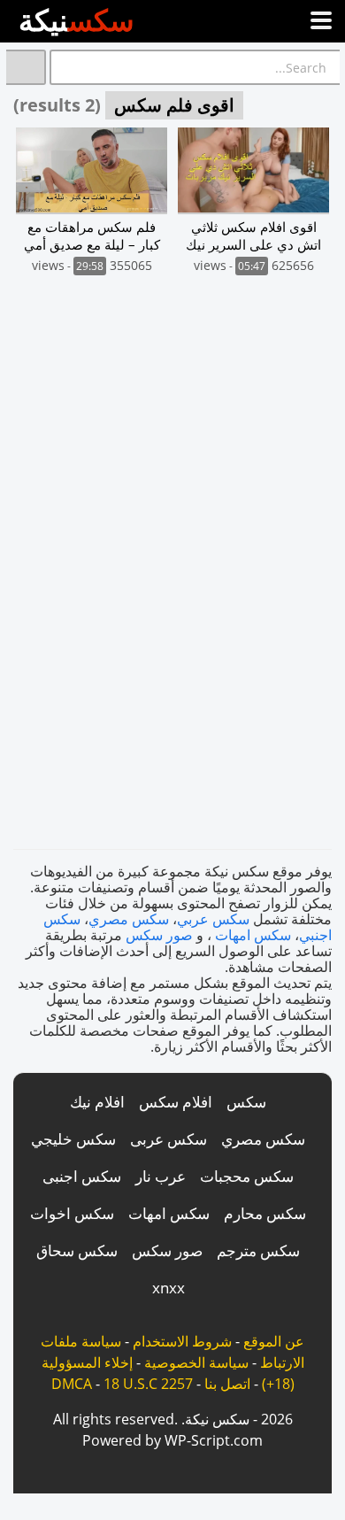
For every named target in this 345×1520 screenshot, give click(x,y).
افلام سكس (175, 1102)
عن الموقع (273, 1341)
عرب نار (160, 1176)
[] (26, 67)
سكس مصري (128, 919)
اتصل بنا (227, 1383)
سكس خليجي (73, 1139)
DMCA (71, 1383)
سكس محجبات (247, 1176)
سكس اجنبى (81, 1176)
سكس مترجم (258, 1250)
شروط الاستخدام (182, 1341)
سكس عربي (213, 919)
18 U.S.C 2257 (148, 1383)
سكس (246, 1102)
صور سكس (159, 935)
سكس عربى (168, 1139)
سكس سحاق (77, 1250)
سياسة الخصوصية (196, 1362)
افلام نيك (97, 1102)
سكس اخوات (72, 1213)
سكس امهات (253, 935)
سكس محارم (265, 1213)
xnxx (168, 1287)
